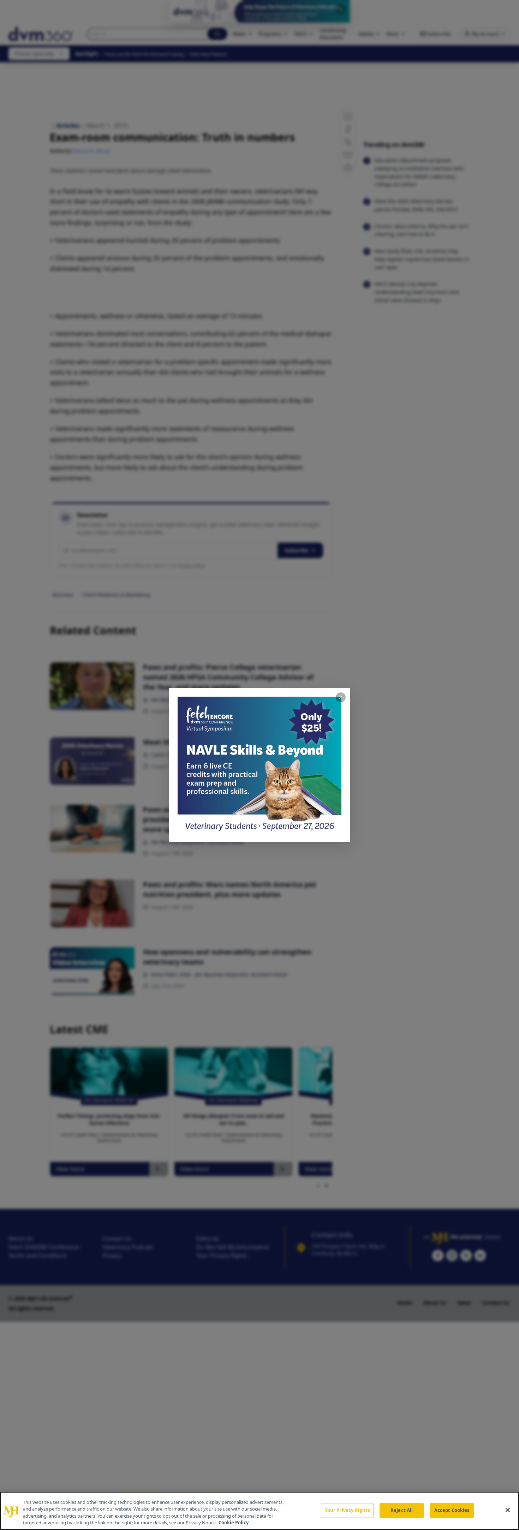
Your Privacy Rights (347, 1510)
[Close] (507, 1510)
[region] (259, 1511)
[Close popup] (341, 697)
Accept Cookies (452, 1510)
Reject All (401, 1510)
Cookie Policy (234, 1522)
